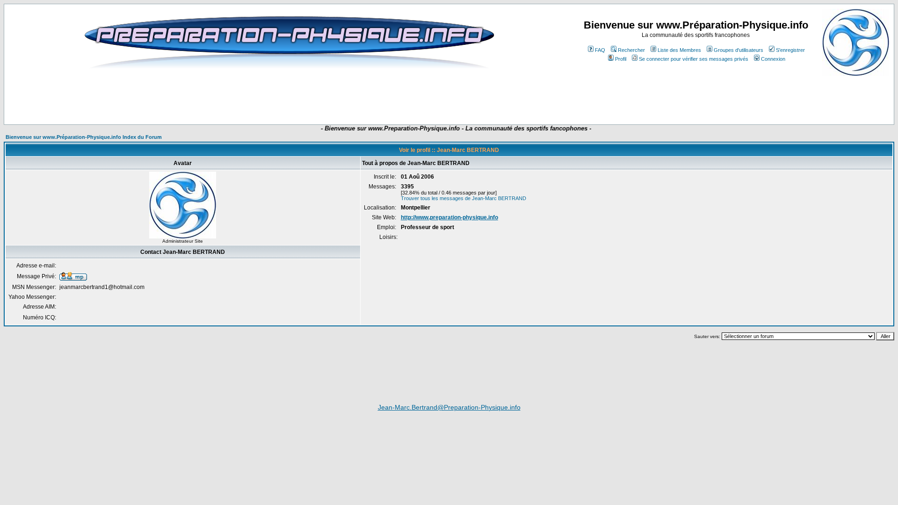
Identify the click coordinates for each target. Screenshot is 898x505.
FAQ (600, 50)
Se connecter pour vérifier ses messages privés (693, 59)
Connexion (773, 59)
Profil (620, 59)
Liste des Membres (679, 50)
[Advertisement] (278, 97)
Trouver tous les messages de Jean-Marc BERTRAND (463, 198)
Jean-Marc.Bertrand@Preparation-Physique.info (449, 407)
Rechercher (631, 50)
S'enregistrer (790, 50)
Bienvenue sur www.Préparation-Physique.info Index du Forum (84, 137)
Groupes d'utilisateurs (738, 50)
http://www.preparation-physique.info (449, 217)
